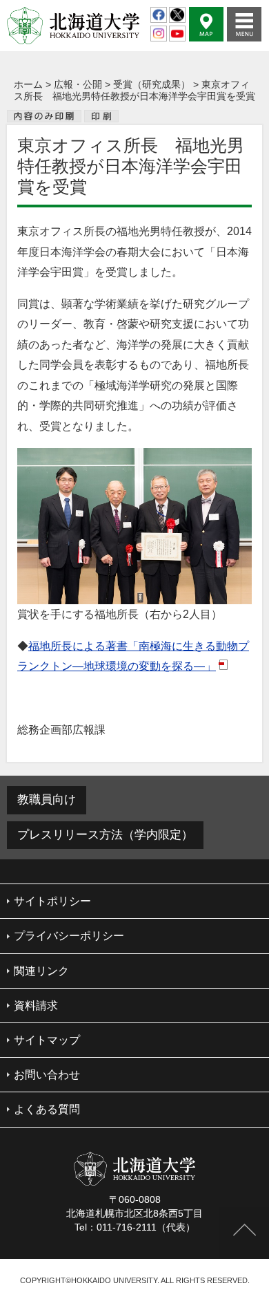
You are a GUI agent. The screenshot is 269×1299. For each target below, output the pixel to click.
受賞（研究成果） (151, 84)
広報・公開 (78, 84)
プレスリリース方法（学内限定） (105, 834)
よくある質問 (47, 1109)
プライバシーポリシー (69, 936)
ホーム (28, 84)
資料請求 (36, 1005)
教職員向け (46, 799)
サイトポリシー (52, 901)
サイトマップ (47, 1040)
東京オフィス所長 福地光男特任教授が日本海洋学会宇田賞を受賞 (134, 90)
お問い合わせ (47, 1075)
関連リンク (41, 971)
